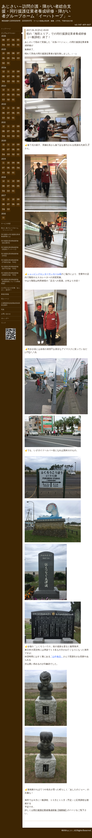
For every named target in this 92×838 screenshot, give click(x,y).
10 (3, 53)
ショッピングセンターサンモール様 (44, 274)
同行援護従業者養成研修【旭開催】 (50, 810)
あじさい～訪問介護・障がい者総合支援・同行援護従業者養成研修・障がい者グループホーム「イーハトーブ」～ (36, 12)
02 (13, 45)
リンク (3, 323)
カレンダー (5, 318)
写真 (2, 310)
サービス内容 (6, 224)
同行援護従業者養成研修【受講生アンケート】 (9, 248)
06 (13, 40)
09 (8, 53)
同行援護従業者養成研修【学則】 (9, 255)
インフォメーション (8, 33)
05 (18, 40)
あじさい (70, 831)
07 (8, 40)
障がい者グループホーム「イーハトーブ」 (9, 229)
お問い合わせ (6, 314)
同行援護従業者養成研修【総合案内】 (9, 242)
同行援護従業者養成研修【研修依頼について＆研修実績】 (10, 282)
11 (8, 72)
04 (3, 45)
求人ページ (5, 299)
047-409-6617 (84, 25)
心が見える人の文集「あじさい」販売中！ (10, 289)
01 (18, 45)
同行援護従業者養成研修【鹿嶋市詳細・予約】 (9, 274)
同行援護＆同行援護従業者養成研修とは (10, 236)
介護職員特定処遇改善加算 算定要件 (11, 304)
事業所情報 (5, 294)
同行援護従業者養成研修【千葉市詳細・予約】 (9, 261)
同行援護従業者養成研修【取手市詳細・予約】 (9, 268)
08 (3, 40)
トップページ (6, 29)
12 (3, 72)
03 (8, 45)
